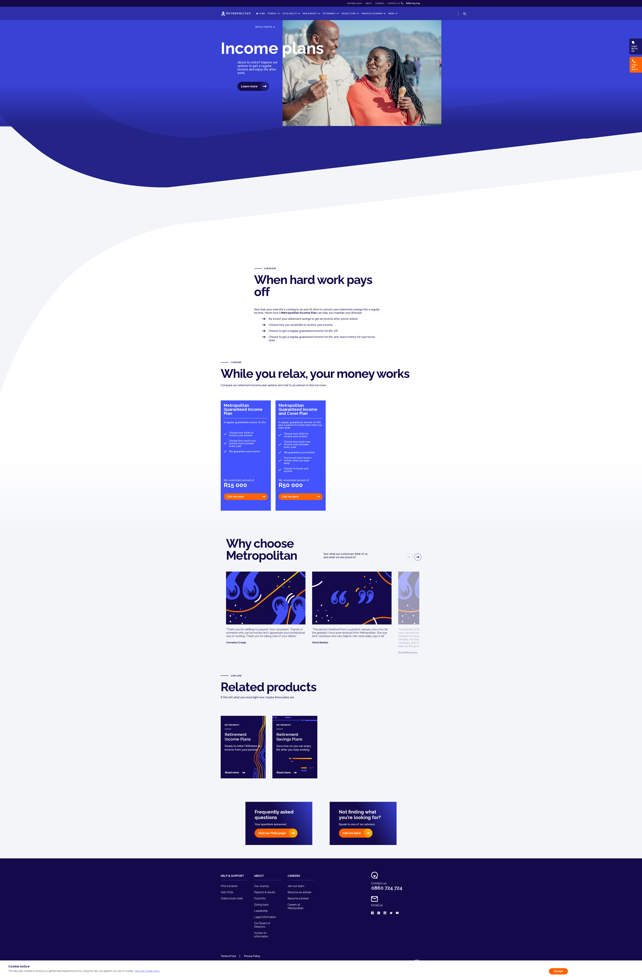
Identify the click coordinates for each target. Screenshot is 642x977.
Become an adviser (299, 892)
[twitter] (391, 913)
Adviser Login (354, 3)
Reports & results (264, 892)
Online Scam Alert (232, 898)
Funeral (272, 13)
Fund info (260, 898)
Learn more (249, 86)
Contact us (394, 3)
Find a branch (229, 886)
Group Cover (348, 13)
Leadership (261, 910)
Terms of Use (228, 956)
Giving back (261, 904)
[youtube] (397, 913)
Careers (379, 3)
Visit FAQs (227, 892)
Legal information (265, 917)
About (368, 3)
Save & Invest (310, 13)
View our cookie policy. (147, 971)
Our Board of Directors (262, 925)
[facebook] (372, 913)
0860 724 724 (413, 3)
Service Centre (263, 27)
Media (391, 13)
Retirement (329, 13)
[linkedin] (385, 913)
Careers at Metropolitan (295, 906)
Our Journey (261, 886)
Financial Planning (372, 13)
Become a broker (298, 898)
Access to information (261, 934)
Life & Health (289, 13)
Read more (232, 772)
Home (262, 13)
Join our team (296, 886)
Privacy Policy (252, 956)
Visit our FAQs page (272, 833)
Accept (558, 971)
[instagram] (378, 913)
